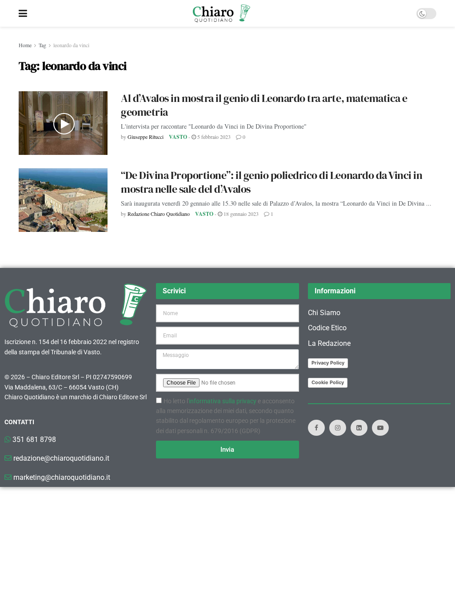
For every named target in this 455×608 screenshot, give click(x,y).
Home (25, 45)
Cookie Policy (327, 382)
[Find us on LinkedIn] (359, 428)
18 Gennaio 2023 (240, 213)
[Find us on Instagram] (337, 428)
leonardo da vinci (71, 45)
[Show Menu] (23, 13)
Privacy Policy (327, 363)
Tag (42, 45)
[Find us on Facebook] (316, 428)
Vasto (178, 137)
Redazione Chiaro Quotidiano (159, 213)
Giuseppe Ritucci (146, 136)
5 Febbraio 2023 (213, 136)
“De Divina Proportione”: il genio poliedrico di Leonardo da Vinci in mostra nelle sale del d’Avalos (271, 182)
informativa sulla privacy (222, 401)
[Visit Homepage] (221, 13)
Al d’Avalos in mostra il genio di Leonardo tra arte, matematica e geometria (264, 105)
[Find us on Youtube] (380, 428)
